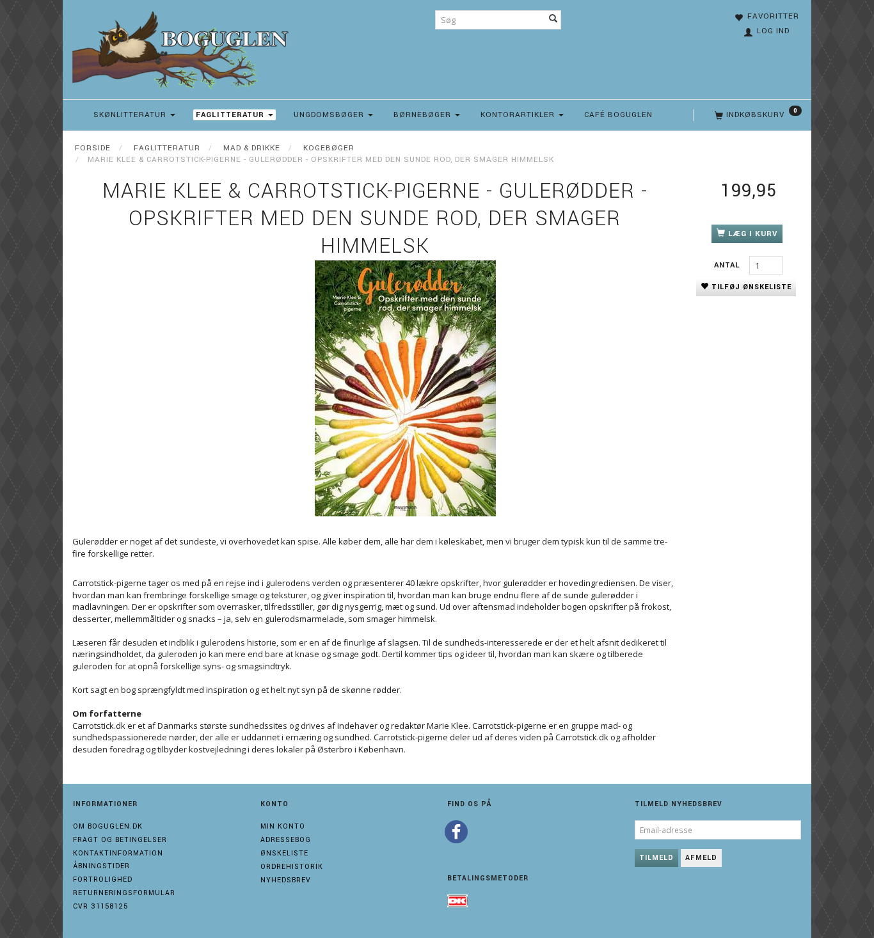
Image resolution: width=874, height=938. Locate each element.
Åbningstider (101, 866)
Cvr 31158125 (100, 906)
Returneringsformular (124, 893)
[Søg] (553, 19)
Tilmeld (656, 857)
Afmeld (701, 857)
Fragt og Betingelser (120, 840)
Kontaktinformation (118, 853)
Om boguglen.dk (108, 826)
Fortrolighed (102, 879)
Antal (728, 265)
